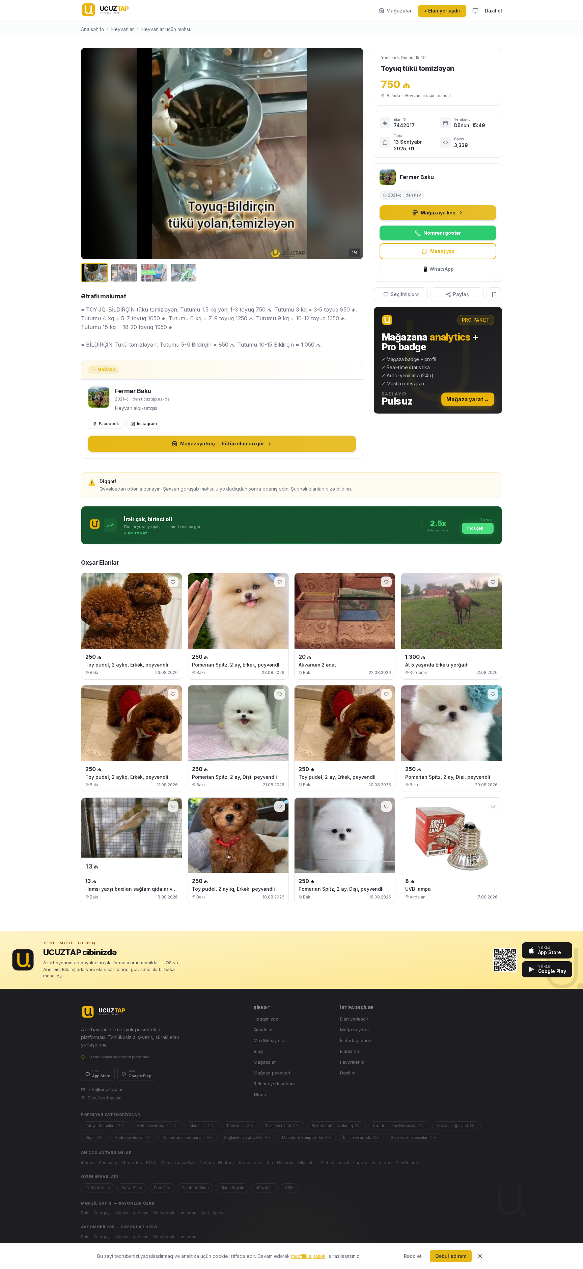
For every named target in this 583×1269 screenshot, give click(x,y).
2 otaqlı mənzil (335, 1162)
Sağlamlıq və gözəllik (247, 1137)
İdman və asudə (361, 1137)
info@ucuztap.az (105, 1089)
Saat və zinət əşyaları (414, 1137)
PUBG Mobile (97, 1187)
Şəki (204, 1212)
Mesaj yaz (442, 251)
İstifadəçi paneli (356, 1040)
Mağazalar (265, 1062)
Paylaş (461, 294)
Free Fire (162, 1187)
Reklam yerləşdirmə (274, 1083)
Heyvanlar (122, 29)
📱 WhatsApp (438, 269)
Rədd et (413, 1256)
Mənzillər (202, 1125)
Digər (94, 1137)
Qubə (218, 1212)
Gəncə (122, 1212)
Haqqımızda (266, 1019)
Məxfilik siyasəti (270, 1040)
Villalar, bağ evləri (456, 1125)
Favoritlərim (352, 1062)
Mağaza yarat (354, 1029)
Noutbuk (226, 1162)
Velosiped (381, 1162)
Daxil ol (493, 10)
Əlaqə (260, 1094)
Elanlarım (349, 1051)
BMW (151, 1162)
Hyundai (285, 1162)
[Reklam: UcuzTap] (438, 360)
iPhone (88, 1162)
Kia (270, 1162)
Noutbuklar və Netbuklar (399, 1125)
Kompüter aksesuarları (188, 1137)
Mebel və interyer (157, 1125)
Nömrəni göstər (442, 233)
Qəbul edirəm (450, 1256)
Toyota (207, 1162)
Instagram (147, 423)
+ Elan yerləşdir (442, 10)
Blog (258, 1051)
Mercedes (131, 1162)
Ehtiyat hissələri (105, 1125)
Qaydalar (263, 1029)
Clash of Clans (195, 1187)
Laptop (360, 1162)
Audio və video (133, 1137)
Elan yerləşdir (354, 1019)
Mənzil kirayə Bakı (178, 1162)
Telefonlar (240, 1125)
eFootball (265, 1187)
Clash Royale (232, 1187)
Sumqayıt (102, 1212)
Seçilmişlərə (405, 294)
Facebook (109, 423)
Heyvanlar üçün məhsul (167, 29)
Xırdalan (140, 1212)
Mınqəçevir (163, 1212)
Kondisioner (251, 1162)
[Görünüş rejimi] (475, 11)
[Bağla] (480, 1256)
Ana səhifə (92, 29)
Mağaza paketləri (272, 1072)
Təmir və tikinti (282, 1125)
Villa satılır (307, 1162)
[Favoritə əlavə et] (173, 582)
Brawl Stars (131, 1187)
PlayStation (407, 1162)
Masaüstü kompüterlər (307, 1137)
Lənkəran (187, 1212)
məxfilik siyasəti (308, 1256)
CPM (289, 1187)
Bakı (85, 1212)
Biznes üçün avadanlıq (336, 1125)
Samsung (108, 1162)
